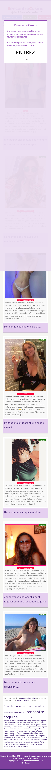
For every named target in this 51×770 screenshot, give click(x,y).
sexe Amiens (27, 735)
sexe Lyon (7, 742)
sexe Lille (33, 739)
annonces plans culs (27, 698)
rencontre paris (9, 735)
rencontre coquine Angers (24, 721)
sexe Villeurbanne (24, 746)
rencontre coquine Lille (12, 725)
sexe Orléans (30, 742)
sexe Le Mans (25, 739)
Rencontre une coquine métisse (22, 512)
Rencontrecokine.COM (10, 756)
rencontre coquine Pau (34, 729)
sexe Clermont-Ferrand (12, 739)
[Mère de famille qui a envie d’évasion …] (25, 633)
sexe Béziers (32, 737)
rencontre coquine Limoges (29, 725)
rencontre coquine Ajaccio (27, 718)
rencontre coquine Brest (17, 723)
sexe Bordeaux (15, 737)
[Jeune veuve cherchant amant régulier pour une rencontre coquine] (25, 545)
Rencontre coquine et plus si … (22, 326)
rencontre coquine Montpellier (23, 727)
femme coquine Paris (19, 713)
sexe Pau (7, 744)
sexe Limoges (42, 739)
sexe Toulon (35, 744)
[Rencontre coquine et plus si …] (25, 276)
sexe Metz (14, 742)
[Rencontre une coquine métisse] (25, 460)
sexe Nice (21, 742)
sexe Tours (13, 746)
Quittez (25, 59)
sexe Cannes (42, 737)
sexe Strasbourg (24, 744)
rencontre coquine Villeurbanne (32, 733)
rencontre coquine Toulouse (33, 731)
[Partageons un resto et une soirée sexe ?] (25, 366)
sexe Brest (24, 737)
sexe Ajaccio (19, 735)
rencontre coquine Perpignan (14, 731)
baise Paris (8, 713)
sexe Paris (39, 742)
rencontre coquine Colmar (35, 723)
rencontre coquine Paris (18, 729)
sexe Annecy (36, 735)
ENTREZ (25, 52)
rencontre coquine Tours (12, 733)
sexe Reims (15, 744)
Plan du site (25, 763)
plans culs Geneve (22, 700)
